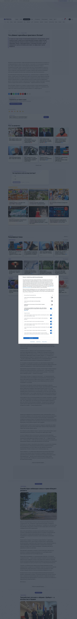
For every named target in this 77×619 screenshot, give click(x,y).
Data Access (38, 341)
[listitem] (38, 295)
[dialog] (38, 309)
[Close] (57, 277)
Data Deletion (32, 341)
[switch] (51, 297)
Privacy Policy (44, 341)
